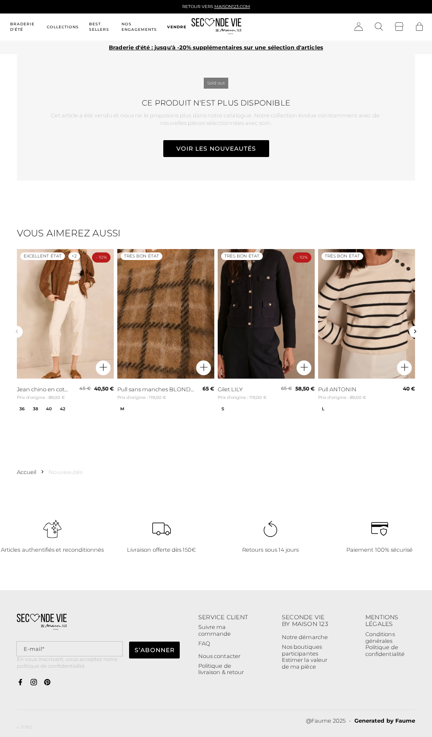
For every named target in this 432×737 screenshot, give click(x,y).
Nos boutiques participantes (302, 650)
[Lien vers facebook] (20, 682)
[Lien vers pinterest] (47, 682)
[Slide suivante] (415, 332)
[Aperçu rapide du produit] (103, 367)
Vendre (176, 26)
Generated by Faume (384, 720)
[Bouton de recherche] (378, 27)
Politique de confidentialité (385, 650)
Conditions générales (380, 637)
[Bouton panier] (419, 27)
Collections (63, 26)
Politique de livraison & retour (221, 669)
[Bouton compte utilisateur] (358, 27)
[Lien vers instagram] (33, 682)
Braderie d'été (22, 27)
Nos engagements (139, 27)
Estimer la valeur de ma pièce (304, 663)
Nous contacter (219, 656)
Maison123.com (232, 6)
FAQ (204, 643)
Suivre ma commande (214, 630)
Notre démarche (305, 637)
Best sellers (99, 27)
